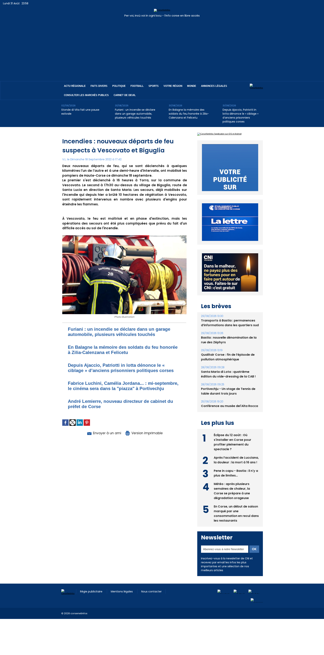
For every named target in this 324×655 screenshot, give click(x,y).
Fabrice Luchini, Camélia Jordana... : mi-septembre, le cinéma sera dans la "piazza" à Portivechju (123, 386)
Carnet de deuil (125, 95)
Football (137, 86)
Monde (191, 86)
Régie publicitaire (91, 600)
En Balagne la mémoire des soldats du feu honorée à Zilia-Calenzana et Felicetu (189, 114)
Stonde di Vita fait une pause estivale (80, 112)
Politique (119, 86)
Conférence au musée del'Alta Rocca (229, 414)
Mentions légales (122, 600)
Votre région (173, 86)
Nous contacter (151, 600)
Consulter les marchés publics (86, 95)
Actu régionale (75, 86)
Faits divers (99, 86)
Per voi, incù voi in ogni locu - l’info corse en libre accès (162, 15)
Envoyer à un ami (106, 433)
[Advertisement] (162, 47)
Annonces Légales (214, 86)
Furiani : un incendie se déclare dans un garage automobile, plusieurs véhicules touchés (135, 114)
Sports (153, 86)
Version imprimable (146, 433)
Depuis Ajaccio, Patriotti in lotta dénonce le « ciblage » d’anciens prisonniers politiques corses (240, 115)
